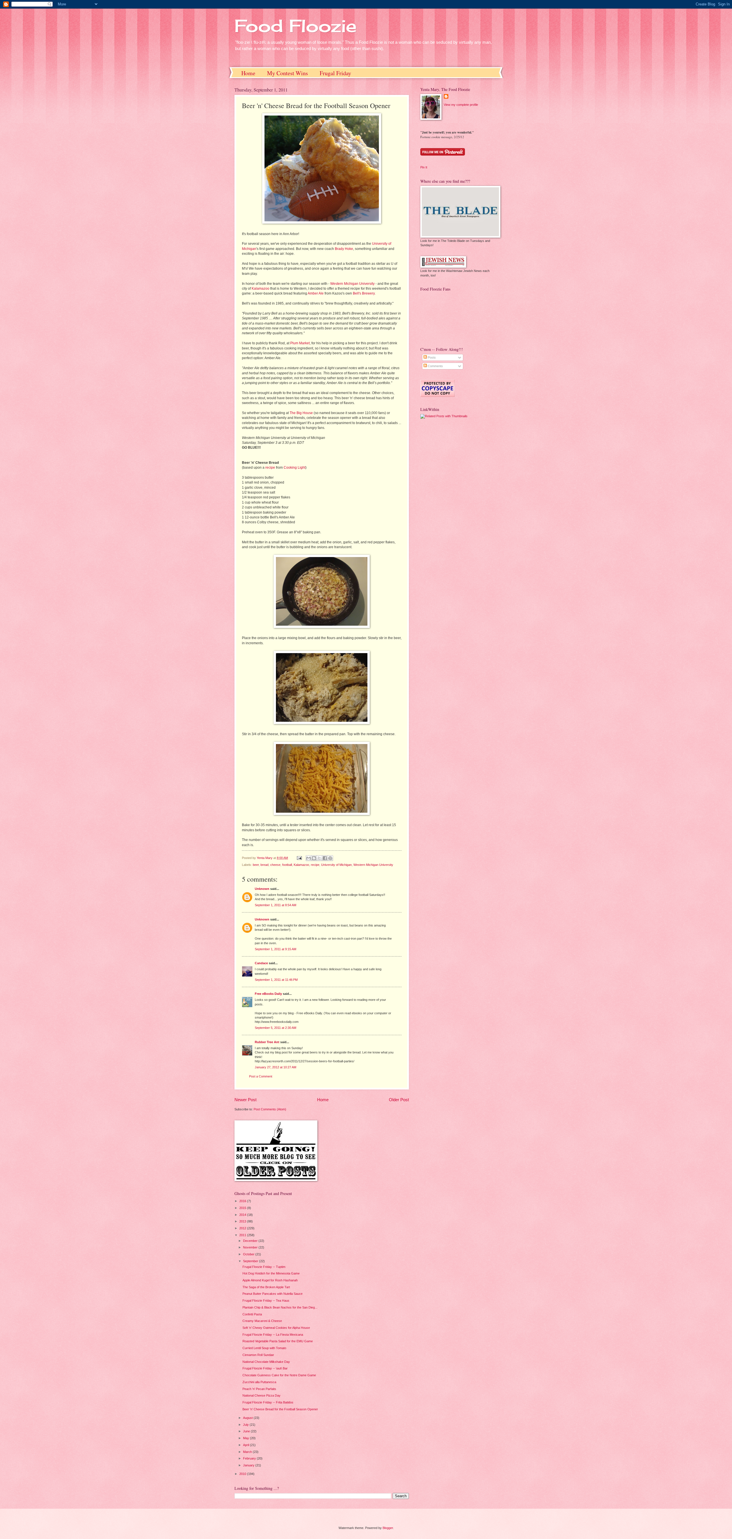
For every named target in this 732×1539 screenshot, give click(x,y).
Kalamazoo (260, 288)
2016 (243, 1201)
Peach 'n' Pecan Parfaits (259, 1389)
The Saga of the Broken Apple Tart (266, 1287)
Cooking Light (294, 467)
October (249, 1254)
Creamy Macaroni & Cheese (262, 1321)
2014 (243, 1214)
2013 (243, 1221)
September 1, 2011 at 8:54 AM (275, 905)
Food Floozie (295, 25)
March (248, 1451)
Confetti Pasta (252, 1314)
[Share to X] (319, 858)
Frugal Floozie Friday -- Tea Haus (265, 1300)
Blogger (388, 1528)
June (247, 1431)
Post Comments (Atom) (270, 1109)
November (250, 1247)
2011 (243, 1235)
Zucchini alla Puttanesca (259, 1382)
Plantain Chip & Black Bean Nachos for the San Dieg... (279, 1307)
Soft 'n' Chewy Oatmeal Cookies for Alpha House (276, 1327)
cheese (275, 864)
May (246, 1438)
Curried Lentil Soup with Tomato (264, 1348)
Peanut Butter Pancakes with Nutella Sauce (272, 1293)
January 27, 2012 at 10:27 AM (275, 1067)
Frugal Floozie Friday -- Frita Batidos (267, 1402)
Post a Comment (260, 1076)
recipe (270, 467)
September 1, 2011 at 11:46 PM (276, 979)
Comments (435, 366)
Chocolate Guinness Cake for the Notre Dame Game (279, 1375)
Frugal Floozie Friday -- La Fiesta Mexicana (272, 1334)
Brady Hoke (344, 248)
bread (264, 864)
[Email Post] (299, 858)
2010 (243, 1474)
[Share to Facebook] (325, 858)
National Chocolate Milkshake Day (266, 1361)
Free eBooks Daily (268, 993)
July (246, 1424)
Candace (261, 963)
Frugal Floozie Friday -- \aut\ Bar (265, 1368)
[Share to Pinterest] (330, 858)
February (250, 1458)
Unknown (262, 888)
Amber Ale (316, 293)
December (250, 1240)
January (249, 1465)
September (251, 1261)
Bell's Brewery (364, 293)
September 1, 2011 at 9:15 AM (275, 949)
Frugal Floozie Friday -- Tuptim (263, 1266)
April (246, 1445)
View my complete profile (461, 104)
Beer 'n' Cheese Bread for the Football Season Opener (280, 1409)
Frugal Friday (335, 73)
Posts (431, 357)
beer (256, 864)
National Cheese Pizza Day (261, 1395)
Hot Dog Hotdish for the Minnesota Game (271, 1273)
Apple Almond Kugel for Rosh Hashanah (270, 1280)
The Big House (301, 413)
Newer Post (245, 1099)
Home (248, 73)
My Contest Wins (287, 73)
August (248, 1417)
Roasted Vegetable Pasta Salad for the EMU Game (277, 1341)
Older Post (399, 1099)
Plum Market (300, 343)
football (287, 864)
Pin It (423, 167)
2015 (243, 1208)
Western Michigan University (352, 283)
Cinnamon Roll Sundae (258, 1355)
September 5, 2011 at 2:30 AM (275, 1027)
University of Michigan (336, 864)
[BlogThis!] (314, 858)
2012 (243, 1228)
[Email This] (308, 858)
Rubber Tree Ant (267, 1042)
